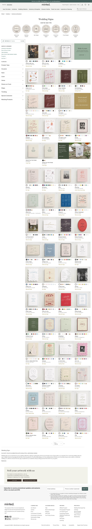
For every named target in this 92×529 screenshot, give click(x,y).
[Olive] (70, 111)
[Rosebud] (50, 383)
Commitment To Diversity (36, 515)
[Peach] (84, 185)
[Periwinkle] (81, 259)
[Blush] (45, 135)
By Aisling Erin (29, 436)
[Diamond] (64, 135)
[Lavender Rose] (76, 433)
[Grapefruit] (86, 433)
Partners (62, 505)
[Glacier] (77, 210)
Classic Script (29, 261)
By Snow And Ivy (78, 436)
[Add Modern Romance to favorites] (89, 218)
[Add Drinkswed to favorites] (57, 268)
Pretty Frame (28, 311)
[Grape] (86, 135)
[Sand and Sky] (59, 433)
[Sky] (81, 135)
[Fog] (68, 334)
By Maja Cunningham (46, 114)
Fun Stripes (77, 385)
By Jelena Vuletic (78, 287)
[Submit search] (78, 9)
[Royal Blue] (70, 235)
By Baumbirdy (78, 262)
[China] (45, 210)
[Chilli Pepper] (82, 359)
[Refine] (48, 86)
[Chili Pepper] (79, 135)
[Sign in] (82, 5)
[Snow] (68, 210)
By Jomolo (28, 188)
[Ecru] (77, 185)
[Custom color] (33, 86)
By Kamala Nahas (62, 213)
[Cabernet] (59, 86)
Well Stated (28, 385)
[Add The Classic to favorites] (73, 94)
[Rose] (45, 111)
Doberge (44, 361)
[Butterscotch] (61, 135)
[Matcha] (46, 185)
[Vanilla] (86, 235)
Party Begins (45, 88)
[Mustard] (66, 61)
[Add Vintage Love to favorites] (57, 243)
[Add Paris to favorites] (89, 416)
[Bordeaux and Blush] (82, 86)
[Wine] (51, 86)
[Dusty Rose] (48, 210)
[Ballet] (70, 210)
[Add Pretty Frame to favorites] (40, 292)
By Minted (28, 161)
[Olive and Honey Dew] (76, 86)
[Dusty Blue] (32, 61)
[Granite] (50, 284)
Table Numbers (4, 52)
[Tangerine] (43, 135)
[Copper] (79, 334)
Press (32, 511)
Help (46, 508)
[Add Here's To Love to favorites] (57, 44)
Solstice (27, 410)
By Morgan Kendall (79, 188)
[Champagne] (59, 111)
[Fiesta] (48, 359)
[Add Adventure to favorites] (73, 367)
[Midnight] (59, 61)
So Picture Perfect (30, 236)
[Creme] (53, 408)
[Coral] (63, 135)
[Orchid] (37, 259)
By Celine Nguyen (46, 138)
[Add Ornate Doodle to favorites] (89, 292)
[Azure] (64, 61)
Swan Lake (44, 112)
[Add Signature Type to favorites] (89, 243)
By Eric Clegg (61, 89)
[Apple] (70, 259)
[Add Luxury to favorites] (57, 218)
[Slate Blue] (26, 284)
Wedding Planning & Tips (79, 508)
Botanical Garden (62, 236)
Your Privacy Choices (49, 515)
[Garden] (46, 210)
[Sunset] (76, 235)
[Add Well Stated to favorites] (40, 367)
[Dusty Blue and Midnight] (77, 86)
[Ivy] (84, 433)
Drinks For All (29, 88)
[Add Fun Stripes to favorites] (89, 367)
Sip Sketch (44, 187)
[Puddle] (76, 259)
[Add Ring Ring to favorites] (89, 168)
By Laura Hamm (29, 238)
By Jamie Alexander (46, 312)
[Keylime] (81, 359)
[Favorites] (85, 5)
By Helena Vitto (29, 138)
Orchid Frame (61, 286)
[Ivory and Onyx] (79, 86)
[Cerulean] (63, 235)
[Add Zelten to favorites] (57, 392)
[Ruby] (84, 334)
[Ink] (30, 309)
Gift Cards (47, 513)
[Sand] (35, 111)
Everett (60, 261)
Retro (60, 187)
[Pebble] (64, 383)
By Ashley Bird (62, 138)
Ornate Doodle (78, 311)
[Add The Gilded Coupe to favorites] (73, 119)
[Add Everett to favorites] (73, 243)
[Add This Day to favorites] (57, 416)
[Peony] (26, 111)
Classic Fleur (61, 435)
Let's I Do (77, 361)
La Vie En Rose (62, 361)
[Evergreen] (35, 61)
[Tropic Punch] (53, 185)
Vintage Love (45, 261)
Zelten (43, 410)
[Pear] (84, 284)
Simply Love (28, 286)
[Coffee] (30, 259)
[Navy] (33, 61)
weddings (9, 4)
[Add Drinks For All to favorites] (40, 69)
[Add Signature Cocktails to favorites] (57, 367)
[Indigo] (50, 408)
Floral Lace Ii (61, 410)
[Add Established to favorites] (73, 317)
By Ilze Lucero (29, 386)
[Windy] (46, 86)
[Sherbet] (43, 86)
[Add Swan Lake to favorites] (57, 94)
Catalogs (76, 509)
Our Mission (33, 508)
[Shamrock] (63, 61)
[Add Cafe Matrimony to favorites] (89, 69)
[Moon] (48, 433)
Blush (27, 112)
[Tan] (43, 408)
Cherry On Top (45, 311)
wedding (8, 13)
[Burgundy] (43, 111)
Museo (76, 410)
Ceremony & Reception (16, 13)
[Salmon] (33, 111)
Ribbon (43, 212)
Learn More (14, 480)
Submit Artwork (73, 4)
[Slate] (37, 185)
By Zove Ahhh (78, 213)
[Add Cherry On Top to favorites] (57, 292)
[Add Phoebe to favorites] (89, 119)
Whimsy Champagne (79, 212)
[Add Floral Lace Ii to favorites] (73, 392)
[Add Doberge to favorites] (57, 342)
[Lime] (59, 334)
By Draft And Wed (30, 362)
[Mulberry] (61, 408)
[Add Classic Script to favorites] (40, 243)
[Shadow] (26, 259)
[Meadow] (32, 259)
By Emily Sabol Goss (79, 238)
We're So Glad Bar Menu (31, 435)
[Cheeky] (45, 61)
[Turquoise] (37, 111)
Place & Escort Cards (5, 50)
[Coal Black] (46, 61)
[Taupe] (70, 86)
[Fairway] (63, 433)
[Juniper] (46, 408)
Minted (2, 13)
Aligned (76, 336)
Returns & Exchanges (50, 509)
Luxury (43, 236)
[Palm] (45, 259)
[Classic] (43, 61)
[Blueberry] (64, 433)
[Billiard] (68, 309)
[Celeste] (30, 135)
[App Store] (8, 519)
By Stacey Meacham (30, 64)
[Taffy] (76, 359)
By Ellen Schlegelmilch (79, 337)
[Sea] (51, 383)
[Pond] (51, 235)
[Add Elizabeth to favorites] (40, 119)
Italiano (60, 311)
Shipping (47, 511)
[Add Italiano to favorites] (73, 292)
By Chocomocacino (46, 362)
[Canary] (30, 359)
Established (61, 336)
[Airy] (43, 259)
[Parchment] (43, 210)
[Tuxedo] (26, 86)
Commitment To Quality (36, 513)
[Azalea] (48, 284)
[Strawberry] (32, 86)
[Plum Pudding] (51, 61)
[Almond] (68, 61)
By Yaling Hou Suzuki (30, 287)
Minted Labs (33, 519)
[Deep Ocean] (45, 185)
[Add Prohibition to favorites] (73, 44)
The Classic (61, 112)
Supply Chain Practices (82, 525)
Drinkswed (44, 286)
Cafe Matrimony (78, 88)
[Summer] (51, 359)
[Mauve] (46, 235)
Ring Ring (77, 187)
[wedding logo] (46, 4)
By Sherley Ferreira (30, 114)
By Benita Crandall (62, 114)
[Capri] (64, 86)
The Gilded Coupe (62, 137)
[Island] (50, 111)
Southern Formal (29, 336)
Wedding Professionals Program (65, 515)
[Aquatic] (53, 334)
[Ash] (70, 185)
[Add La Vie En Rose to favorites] (73, 342)
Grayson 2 (61, 212)
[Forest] (28, 86)
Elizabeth (28, 137)
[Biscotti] (82, 135)
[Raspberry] (81, 235)
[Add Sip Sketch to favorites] (57, 168)
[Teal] (48, 185)
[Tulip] (37, 408)
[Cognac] (33, 135)
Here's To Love (45, 63)
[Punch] (45, 359)
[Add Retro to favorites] (73, 168)
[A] (43, 160)
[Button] (66, 210)
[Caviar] (64, 111)
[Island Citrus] (32, 284)
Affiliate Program (63, 508)
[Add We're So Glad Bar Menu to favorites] (40, 416)
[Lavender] (59, 235)
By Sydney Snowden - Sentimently (33, 213)
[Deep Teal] (63, 86)
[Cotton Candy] (68, 185)
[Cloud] (32, 235)
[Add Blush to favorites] (40, 94)
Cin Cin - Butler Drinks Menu (32, 361)
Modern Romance (78, 236)
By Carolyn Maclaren (46, 262)
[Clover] (28, 334)
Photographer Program (65, 509)
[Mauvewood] (33, 284)
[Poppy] (79, 259)
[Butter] (79, 284)
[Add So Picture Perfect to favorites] (40, 218)
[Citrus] (53, 86)
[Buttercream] (63, 334)
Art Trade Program (64, 511)
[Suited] (59, 259)
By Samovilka (45, 287)
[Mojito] (53, 284)
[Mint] (50, 86)
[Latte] (79, 309)
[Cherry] (35, 259)
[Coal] (28, 433)
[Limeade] (45, 86)
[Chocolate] (64, 185)
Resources (77, 505)
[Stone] (48, 334)
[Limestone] (59, 135)
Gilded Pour (28, 212)
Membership (77, 516)
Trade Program (65, 4)
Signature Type (78, 261)
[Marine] (28, 259)
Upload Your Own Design (31, 160)
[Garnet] (37, 61)
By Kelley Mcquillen (79, 89)
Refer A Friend (77, 514)
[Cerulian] (66, 111)
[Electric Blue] (53, 359)
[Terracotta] (76, 210)
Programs (3, 56)
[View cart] (88, 5)
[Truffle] (35, 408)
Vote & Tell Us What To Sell (30, 480)
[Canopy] (61, 259)
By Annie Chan (62, 188)
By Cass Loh (44, 188)
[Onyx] (84, 235)
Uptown (76, 286)
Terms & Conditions (45, 525)
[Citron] (64, 309)
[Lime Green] (51, 185)
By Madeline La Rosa (30, 89)
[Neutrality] (50, 61)
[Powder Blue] (28, 111)
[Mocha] (53, 111)
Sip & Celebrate (45, 137)
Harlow (43, 336)
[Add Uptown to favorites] (89, 268)
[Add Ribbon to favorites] (57, 193)
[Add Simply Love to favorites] (40, 268)
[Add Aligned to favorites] (89, 317)
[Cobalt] (30, 284)
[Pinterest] (7, 516)
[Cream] (26, 185)
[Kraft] (63, 284)
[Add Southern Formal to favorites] (40, 317)
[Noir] (30, 61)
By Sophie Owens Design (64, 411)
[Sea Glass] (70, 309)
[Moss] (26, 210)
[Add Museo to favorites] (89, 392)
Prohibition (61, 63)
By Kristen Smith (62, 287)
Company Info (34, 505)
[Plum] (50, 334)
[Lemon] (79, 210)
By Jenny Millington (79, 312)
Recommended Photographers (77, 512)
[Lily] (81, 210)
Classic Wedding (62, 88)
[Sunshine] (81, 185)
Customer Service (49, 505)
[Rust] (35, 334)
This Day (44, 435)
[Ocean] (68, 135)
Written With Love (30, 63)
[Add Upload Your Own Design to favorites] (40, 144)
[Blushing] (32, 383)
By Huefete (44, 238)
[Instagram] (11, 516)
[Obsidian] (64, 210)
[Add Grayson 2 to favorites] (73, 193)
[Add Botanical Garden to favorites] (73, 218)
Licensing (62, 520)
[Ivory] (26, 61)
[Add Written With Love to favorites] (40, 44)
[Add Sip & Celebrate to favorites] (57, 119)
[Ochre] (45, 284)
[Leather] (82, 284)
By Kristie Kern (78, 138)
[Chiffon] (66, 86)
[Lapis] (59, 210)
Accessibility (71, 525)
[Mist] (59, 359)
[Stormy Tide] (28, 383)
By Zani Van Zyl (62, 64)
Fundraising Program (64, 513)
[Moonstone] (61, 61)
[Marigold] (68, 408)
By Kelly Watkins (29, 262)
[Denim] (35, 235)
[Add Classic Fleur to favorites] (73, 416)
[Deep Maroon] (50, 185)
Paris (76, 435)
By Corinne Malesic (46, 213)
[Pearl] (28, 61)
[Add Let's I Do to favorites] (89, 342)
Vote (78, 4)
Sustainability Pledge (35, 517)
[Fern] (63, 259)
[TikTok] (9, 516)
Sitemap (64, 525)
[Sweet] (84, 210)
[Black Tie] (51, 210)
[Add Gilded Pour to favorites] (40, 193)
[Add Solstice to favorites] (40, 392)
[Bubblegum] (66, 309)
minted (4, 4)
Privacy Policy (56, 525)
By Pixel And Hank (46, 89)
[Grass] (86, 185)
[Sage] (30, 111)
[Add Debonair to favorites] (40, 168)
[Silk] (33, 259)
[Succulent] (61, 86)
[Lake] (63, 185)
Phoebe (76, 137)
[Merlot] (28, 210)
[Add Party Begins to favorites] (57, 69)
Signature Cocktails (46, 385)
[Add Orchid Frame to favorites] (73, 268)
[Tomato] (35, 135)
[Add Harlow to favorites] (57, 317)
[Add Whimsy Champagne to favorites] (89, 193)
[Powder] (59, 408)
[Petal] (81, 284)
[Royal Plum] (37, 284)
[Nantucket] (53, 61)
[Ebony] (68, 284)
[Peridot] (59, 383)
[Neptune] (79, 433)
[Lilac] (32, 111)
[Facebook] (5, 516)
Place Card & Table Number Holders (9, 54)
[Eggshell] (68, 111)
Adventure (61, 385)
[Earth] (30, 86)
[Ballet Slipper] (28, 284)
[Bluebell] (37, 334)
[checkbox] (16, 29)
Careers (32, 509)
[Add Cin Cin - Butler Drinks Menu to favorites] (40, 342)
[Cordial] (43, 309)
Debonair (28, 187)
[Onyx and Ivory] (81, 86)
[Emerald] (45, 235)
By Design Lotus (45, 64)
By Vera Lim (77, 386)
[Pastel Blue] (86, 210)
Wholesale (62, 518)
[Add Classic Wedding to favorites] (73, 69)
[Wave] (76, 309)
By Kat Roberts (29, 337)
